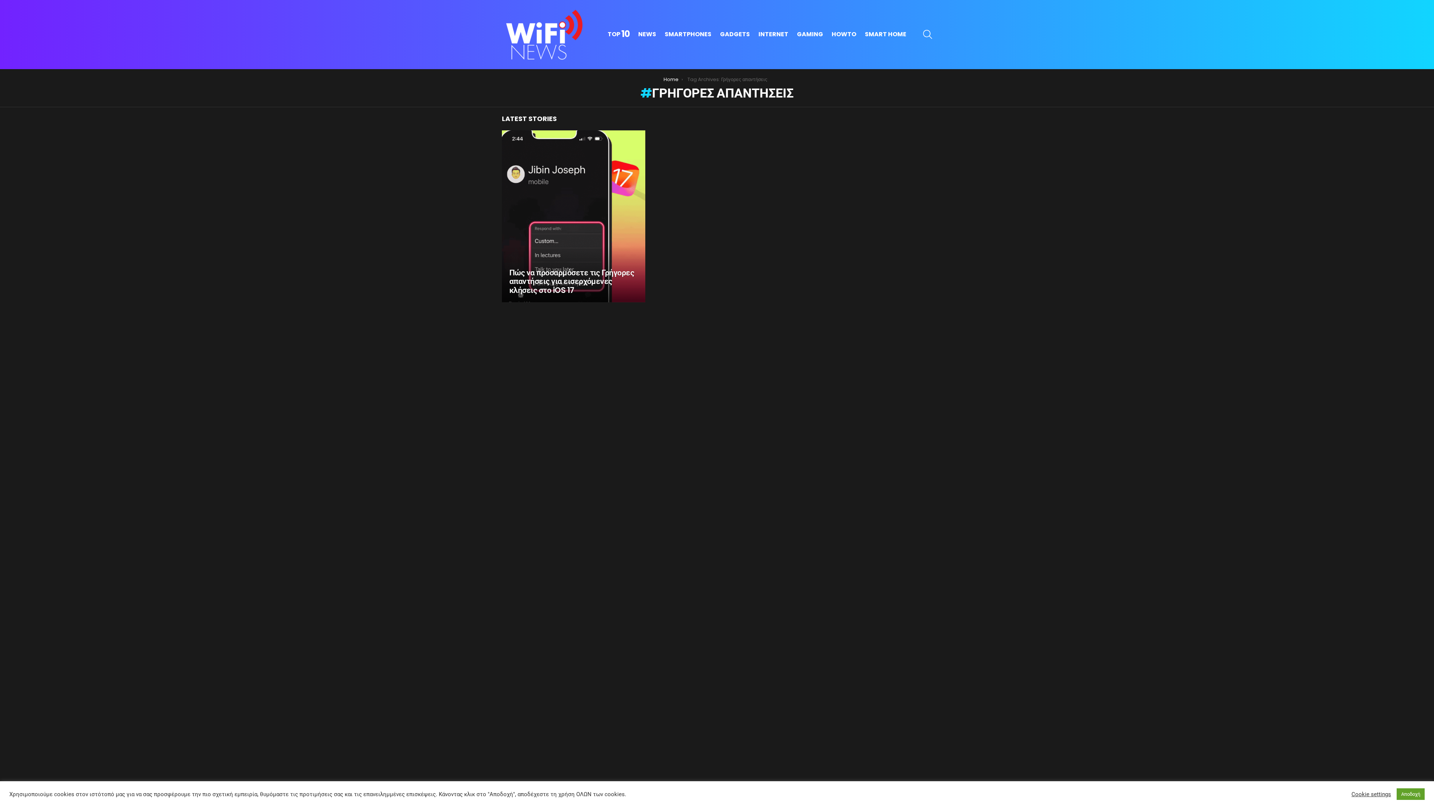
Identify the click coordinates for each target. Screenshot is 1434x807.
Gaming (810, 34)
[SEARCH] (927, 34)
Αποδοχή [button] (1410, 794)
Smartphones (688, 34)
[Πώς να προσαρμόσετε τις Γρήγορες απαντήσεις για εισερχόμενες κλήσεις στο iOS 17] (573, 216)
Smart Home (885, 34)
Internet (773, 34)
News (647, 34)
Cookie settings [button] (1371, 794)
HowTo (844, 34)
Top (619, 34)
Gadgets (735, 34)
